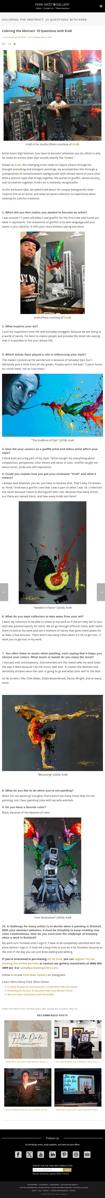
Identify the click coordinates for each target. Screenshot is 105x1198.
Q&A (44, 1009)
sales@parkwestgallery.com (39, 967)
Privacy (73, 1190)
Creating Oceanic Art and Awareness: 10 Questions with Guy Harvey (42, 987)
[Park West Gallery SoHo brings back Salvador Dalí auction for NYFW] (27, 1039)
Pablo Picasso (19, 1009)
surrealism (63, 1009)
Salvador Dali (52, 1009)
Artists (38, 8)
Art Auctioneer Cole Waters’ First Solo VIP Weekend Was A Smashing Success (79, 1062)
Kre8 (49, 37)
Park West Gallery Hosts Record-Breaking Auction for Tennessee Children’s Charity (79, 1110)
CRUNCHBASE (54, 1184)
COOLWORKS (43, 1184)
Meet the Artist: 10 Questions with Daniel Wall (30, 994)
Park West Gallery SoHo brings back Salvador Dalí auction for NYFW (28, 1062)
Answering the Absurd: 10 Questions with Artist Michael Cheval (39, 991)
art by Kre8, (55, 959)
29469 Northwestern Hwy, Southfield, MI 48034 (70, 1187)
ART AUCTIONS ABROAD (69, 1184)
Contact (46, 1190)
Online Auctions (62, 8)
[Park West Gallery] (52, 5)
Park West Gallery (35, 975)
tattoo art (73, 1009)
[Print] (16, 44)
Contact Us (48, 8)
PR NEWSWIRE (32, 1184)
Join (67, 1170)
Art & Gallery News (37, 37)
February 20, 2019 (17, 37)
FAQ (39, 1190)
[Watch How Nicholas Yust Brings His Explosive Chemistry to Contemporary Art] (27, 1087)
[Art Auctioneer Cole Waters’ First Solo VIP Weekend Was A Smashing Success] (78, 1039)
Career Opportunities (59, 1190)
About (34, 1190)
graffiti (5, 1009)
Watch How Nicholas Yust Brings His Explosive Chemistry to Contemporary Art (28, 1110)
